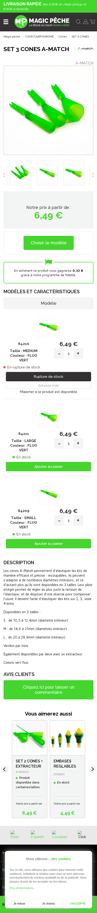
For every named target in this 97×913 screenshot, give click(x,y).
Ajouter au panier (48, 466)
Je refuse (19, 903)
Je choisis (48, 903)
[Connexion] (85, 21)
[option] (21, 174)
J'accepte (78, 903)
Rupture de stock (48, 377)
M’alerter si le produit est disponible (48, 392)
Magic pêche (12, 36)
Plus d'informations (22, 888)
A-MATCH (84, 63)
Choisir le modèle (49, 242)
